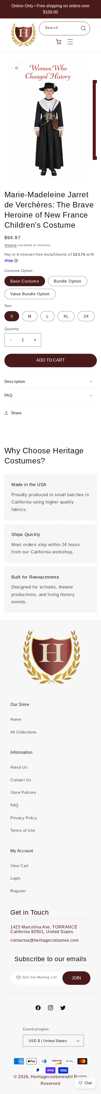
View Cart (19, 865)
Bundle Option (67, 281)
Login (15, 878)
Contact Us (20, 780)
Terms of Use (22, 830)
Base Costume (24, 281)
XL (66, 316)
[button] (70, 41)
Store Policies (23, 792)
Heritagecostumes (49, 1077)
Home (15, 719)
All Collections (23, 732)
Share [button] (16, 413)
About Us (18, 767)
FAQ (14, 805)
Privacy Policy (23, 818)
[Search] (83, 28)
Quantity (11, 329)
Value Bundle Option (30, 294)
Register (18, 891)
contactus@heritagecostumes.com (44, 940)
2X (86, 316)
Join (76, 978)
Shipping (10, 245)
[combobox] (64, 28)
